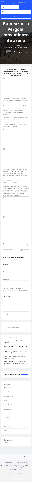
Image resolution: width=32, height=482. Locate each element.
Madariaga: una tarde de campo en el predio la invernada (14, 357)
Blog (25, 457)
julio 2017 (6, 413)
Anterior (8, 251)
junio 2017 (7, 417)
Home (12, 45)
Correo (5, 272)
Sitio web (6, 279)
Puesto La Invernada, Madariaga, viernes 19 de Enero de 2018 (15, 352)
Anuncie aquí (9, 457)
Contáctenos (18, 457)
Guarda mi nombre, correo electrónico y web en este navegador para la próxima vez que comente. (15, 291)
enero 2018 (7, 392)
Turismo (18, 45)
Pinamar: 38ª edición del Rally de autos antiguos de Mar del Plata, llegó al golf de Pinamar (15, 363)
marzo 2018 (7, 387)
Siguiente (23, 251)
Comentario (6, 296)
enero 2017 (7, 430)
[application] (16, 190)
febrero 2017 (7, 426)
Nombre (5, 264)
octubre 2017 (7, 400)
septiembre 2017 (8, 405)
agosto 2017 (7, 409)
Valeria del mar (20, 473)
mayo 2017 (7, 422)
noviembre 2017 (8, 396)
